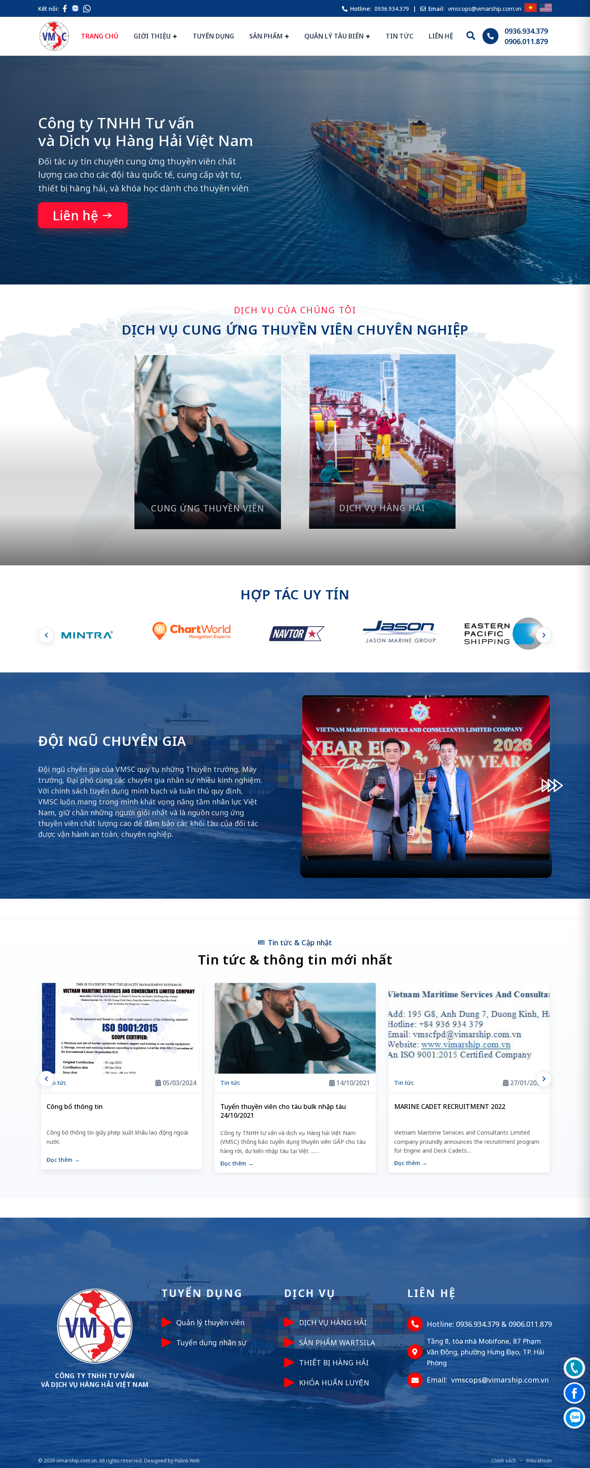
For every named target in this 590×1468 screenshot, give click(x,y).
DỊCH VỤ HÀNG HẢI (333, 1322)
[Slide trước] (46, 635)
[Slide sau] (544, 635)
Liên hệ (75, 215)
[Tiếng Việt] (531, 9)
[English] (546, 9)
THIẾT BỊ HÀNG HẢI (334, 1362)
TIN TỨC (399, 36)
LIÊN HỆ (441, 36)
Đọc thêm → (63, 1163)
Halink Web (187, 1460)
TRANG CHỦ (99, 36)
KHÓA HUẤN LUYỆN (334, 1382)
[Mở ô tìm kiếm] (471, 36)
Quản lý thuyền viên (210, 1322)
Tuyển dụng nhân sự (211, 1342)
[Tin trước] (46, 1079)
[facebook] (65, 8)
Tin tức (56, 1082)
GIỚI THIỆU (152, 36)
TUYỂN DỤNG (213, 36)
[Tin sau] (544, 1079)
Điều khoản (539, 1460)
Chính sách (503, 1460)
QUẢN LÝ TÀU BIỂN (334, 36)
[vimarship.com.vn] (54, 36)
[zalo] (77, 8)
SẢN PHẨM (266, 36)
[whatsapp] (87, 8)
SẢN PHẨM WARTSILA (337, 1342)
